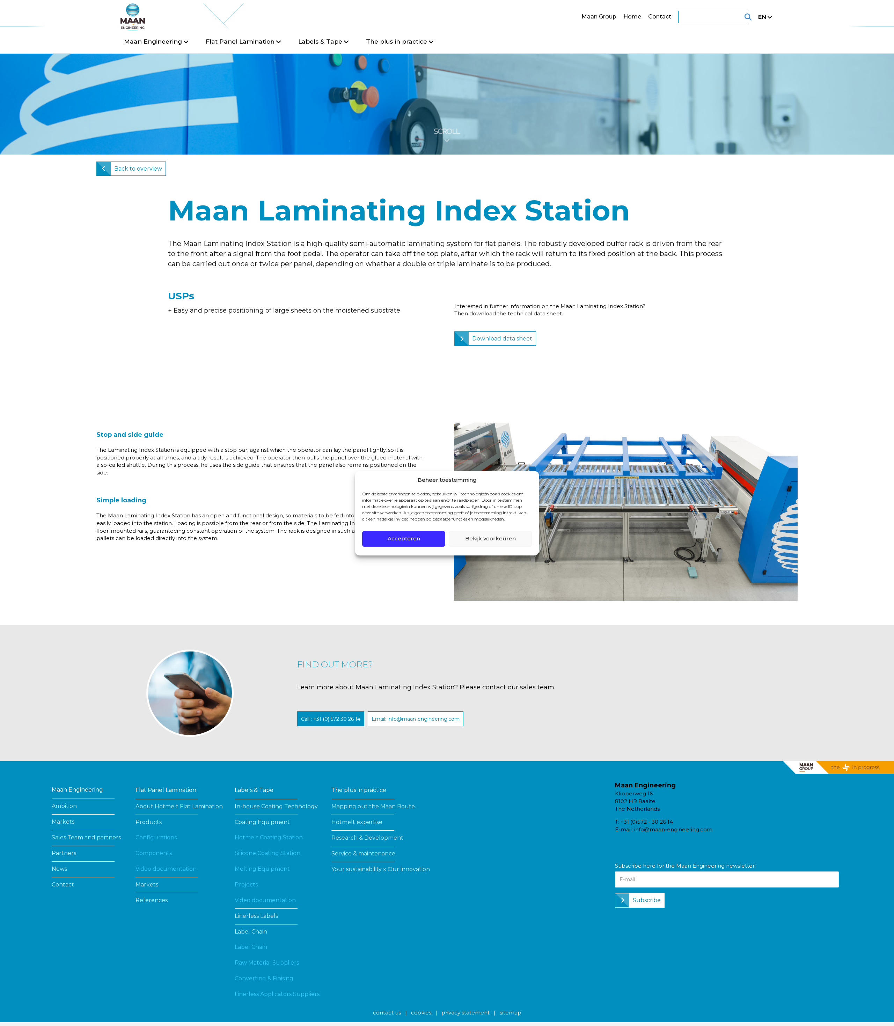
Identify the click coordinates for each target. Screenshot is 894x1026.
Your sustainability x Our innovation (380, 869)
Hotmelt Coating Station (269, 837)
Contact (659, 16)
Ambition (64, 806)
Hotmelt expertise (356, 822)
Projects (246, 884)
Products (148, 822)
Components (153, 853)
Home (632, 16)
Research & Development (367, 837)
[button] (330, 718)
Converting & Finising (264, 978)
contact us (387, 1012)
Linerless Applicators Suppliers (277, 994)
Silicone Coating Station (267, 853)
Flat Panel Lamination (165, 790)
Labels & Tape (254, 790)
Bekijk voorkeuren (490, 538)
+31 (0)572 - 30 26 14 (647, 821)
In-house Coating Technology (276, 806)
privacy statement (465, 1012)
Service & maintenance (363, 853)
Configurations (156, 837)
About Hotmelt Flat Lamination (179, 806)
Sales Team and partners (86, 837)
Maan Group (598, 16)
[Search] (739, 17)
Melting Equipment (262, 869)
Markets (63, 821)
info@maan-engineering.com (673, 829)
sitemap (510, 1012)
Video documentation (166, 869)
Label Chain (251, 931)
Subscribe (647, 900)
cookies (421, 1012)
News (59, 869)
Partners (64, 853)
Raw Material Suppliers (267, 962)
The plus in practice (358, 790)
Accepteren (404, 538)
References (151, 900)
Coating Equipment (262, 822)
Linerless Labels (256, 916)
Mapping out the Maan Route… (375, 806)
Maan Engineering (77, 789)
